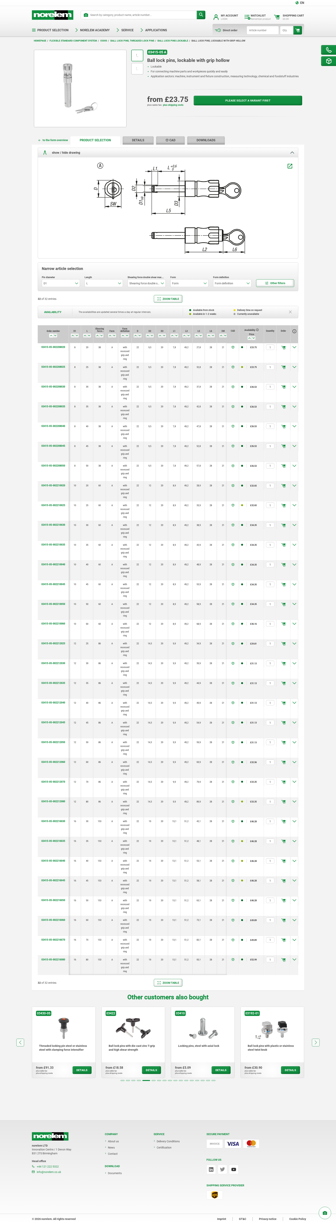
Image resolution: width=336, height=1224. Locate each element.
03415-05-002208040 (53, 426)
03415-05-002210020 (53, 485)
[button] (122, 1080)
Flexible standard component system (73, 40)
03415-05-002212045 (53, 722)
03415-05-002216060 (53, 919)
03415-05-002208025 (53, 366)
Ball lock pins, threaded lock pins (132, 40)
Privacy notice (267, 1219)
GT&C (242, 1219)
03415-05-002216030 (53, 821)
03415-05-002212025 (53, 643)
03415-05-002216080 (53, 959)
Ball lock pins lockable (173, 40)
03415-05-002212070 (53, 781)
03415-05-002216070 (53, 939)
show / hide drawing (65, 152)
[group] (66, 1042)
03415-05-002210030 (53, 524)
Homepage (40, 41)
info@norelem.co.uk (48, 1172)
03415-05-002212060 (53, 761)
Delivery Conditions (168, 1141)
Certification (164, 1147)
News (111, 1147)
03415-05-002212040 (53, 702)
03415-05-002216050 (53, 900)
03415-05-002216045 (53, 880)
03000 (103, 40)
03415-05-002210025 (53, 505)
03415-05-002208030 (53, 386)
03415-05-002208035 (53, 406)
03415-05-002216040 (53, 860)
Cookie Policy (297, 1219)
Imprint (221, 1219)
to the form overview (55, 140)
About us (113, 1141)
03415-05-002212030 (53, 663)
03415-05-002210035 (53, 544)
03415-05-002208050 (53, 465)
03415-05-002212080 (53, 801)
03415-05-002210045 (53, 584)
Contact (113, 1153)
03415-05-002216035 (53, 840)
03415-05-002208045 (53, 445)
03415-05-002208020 (53, 347)
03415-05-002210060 (53, 623)
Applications (156, 30)
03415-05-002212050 (53, 742)
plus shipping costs (173, 105)
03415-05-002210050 (53, 603)
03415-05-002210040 (53, 564)
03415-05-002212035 (53, 682)
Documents (115, 1173)
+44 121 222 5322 (47, 1166)
